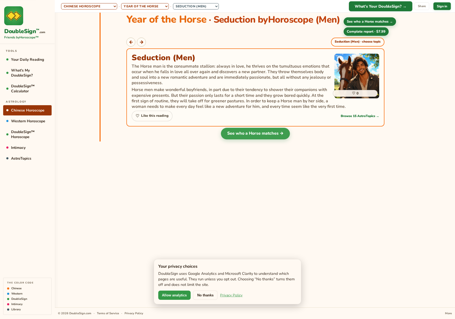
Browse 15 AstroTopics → (360, 116)
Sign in (442, 6)
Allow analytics (174, 295)
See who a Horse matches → (255, 133)
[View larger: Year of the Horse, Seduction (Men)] (356, 76)
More (448, 313)
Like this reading (152, 116)
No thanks (205, 295)
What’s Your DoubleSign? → (381, 6)
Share (422, 6)
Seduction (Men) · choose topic (358, 41)
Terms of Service (108, 313)
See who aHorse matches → (370, 21)
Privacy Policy (231, 295)
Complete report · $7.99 (366, 31)
